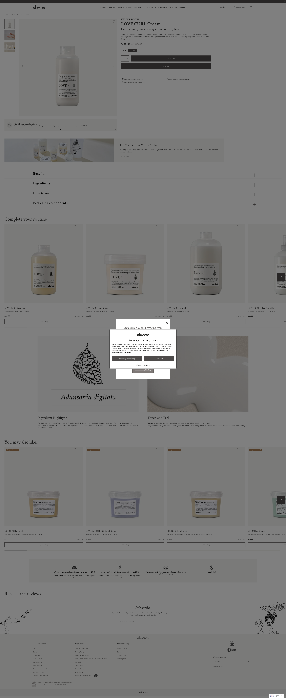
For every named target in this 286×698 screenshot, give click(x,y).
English (277, 696)
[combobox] (276, 696)
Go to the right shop (143, 370)
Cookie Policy (160, 350)
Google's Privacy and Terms (121, 352)
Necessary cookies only (127, 359)
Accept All (159, 359)
